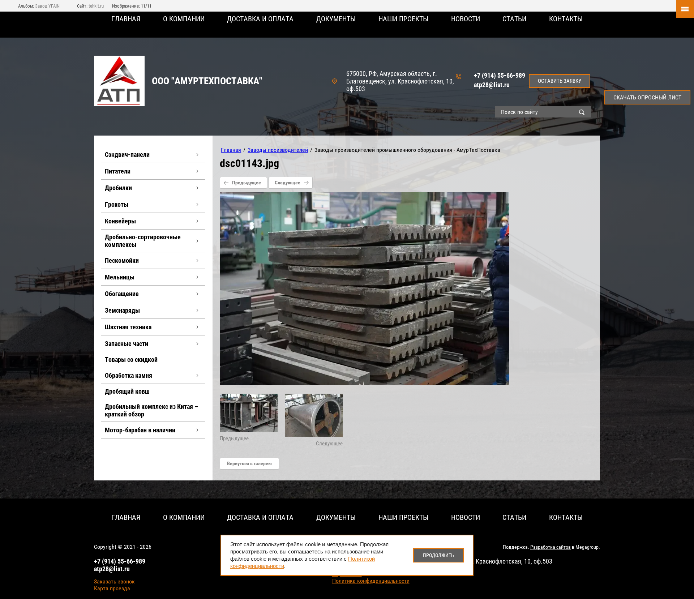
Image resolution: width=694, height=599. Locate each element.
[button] (559, 81)
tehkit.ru (96, 6)
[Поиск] (583, 111)
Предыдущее (246, 182)
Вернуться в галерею (249, 463)
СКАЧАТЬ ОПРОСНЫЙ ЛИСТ (647, 97)
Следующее (287, 182)
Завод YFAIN (47, 6)
